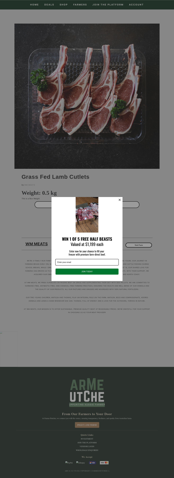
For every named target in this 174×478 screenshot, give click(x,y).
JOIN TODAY (87, 272)
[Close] (120, 200)
